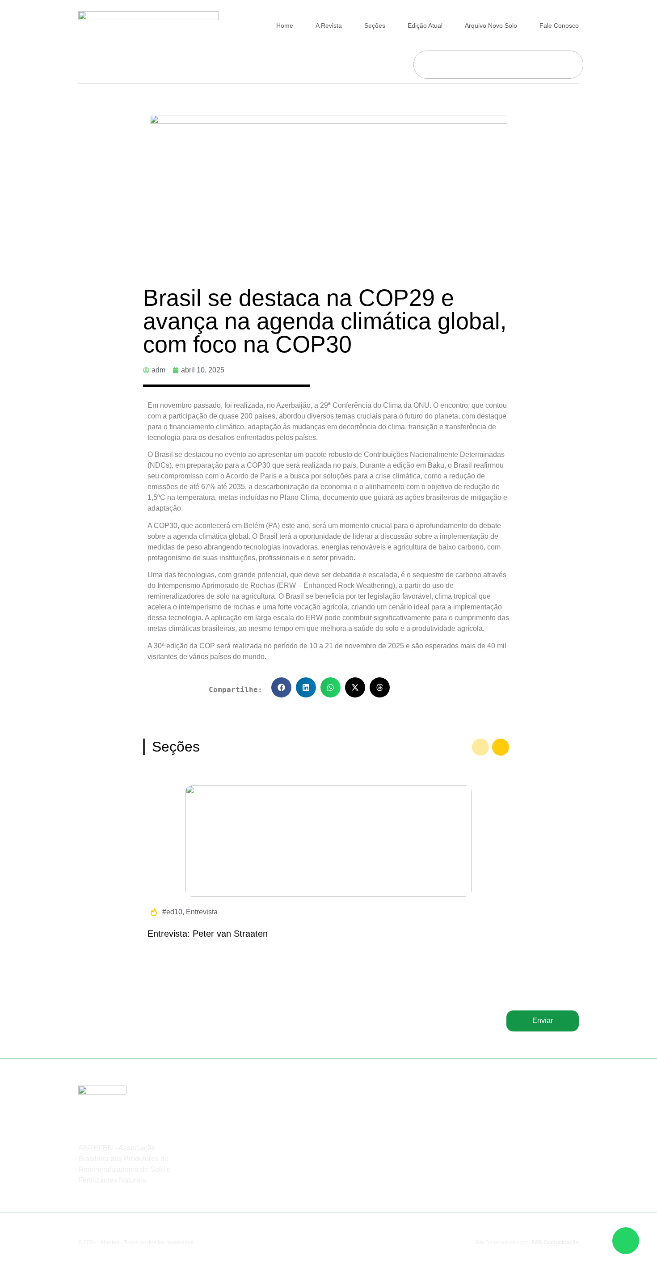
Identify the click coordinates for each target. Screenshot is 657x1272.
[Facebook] (494, 1112)
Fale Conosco (559, 25)
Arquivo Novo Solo (491, 25)
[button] (281, 687)
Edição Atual (425, 25)
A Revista (329, 25)
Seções (374, 25)
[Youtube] (567, 1112)
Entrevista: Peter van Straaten (207, 933)
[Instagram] (512, 1112)
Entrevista (202, 912)
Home (284, 25)
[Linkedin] (549, 1112)
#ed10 (172, 912)
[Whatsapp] (530, 1112)
